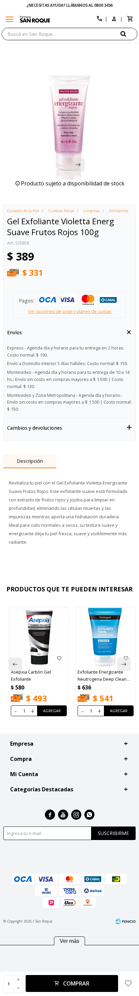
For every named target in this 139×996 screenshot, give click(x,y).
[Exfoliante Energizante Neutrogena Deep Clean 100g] (105, 637)
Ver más (69, 941)
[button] (128, 34)
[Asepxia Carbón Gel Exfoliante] (38, 637)
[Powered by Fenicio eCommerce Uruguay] (125, 921)
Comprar (76, 983)
